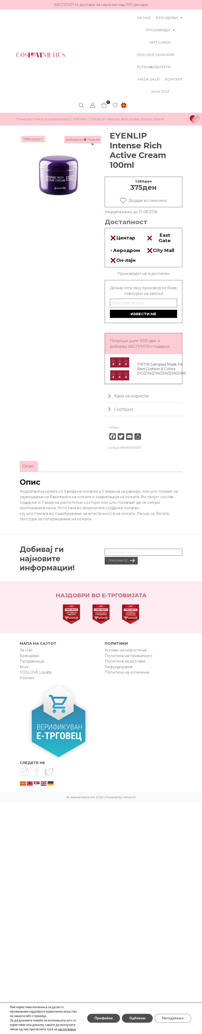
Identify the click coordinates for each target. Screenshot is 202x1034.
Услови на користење (126, 650)
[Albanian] (30, 783)
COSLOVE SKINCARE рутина (155, 56)
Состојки (123, 409)
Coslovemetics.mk (40, 54)
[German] (51, 783)
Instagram (25, 772)
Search (81, 105)
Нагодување (173, 1018)
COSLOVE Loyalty (36, 672)
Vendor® (129, 797)
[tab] (28, 466)
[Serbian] (37, 783)
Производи (157, 30)
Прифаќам (104, 1018)
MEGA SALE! (149, 79)
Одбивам (137, 1018)
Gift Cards (160, 42)
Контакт (174, 79)
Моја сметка (93, 105)
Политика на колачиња (127, 672)
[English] (44, 783)
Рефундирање (119, 666)
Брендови (167, 18)
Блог (24, 666)
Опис (28, 466)
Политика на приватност (128, 655)
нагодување (67, 1029)
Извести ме (143, 314)
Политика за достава (125, 661)
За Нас (144, 18)
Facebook (37, 772)
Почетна (23, 119)
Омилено (115, 105)
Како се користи (131, 396)
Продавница (32, 661)
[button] (123, 105)
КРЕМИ (79, 119)
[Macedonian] (23, 783)
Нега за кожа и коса (52, 119)
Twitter (49, 772)
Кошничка (104, 103)
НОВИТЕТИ (160, 67)
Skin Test (160, 91)
